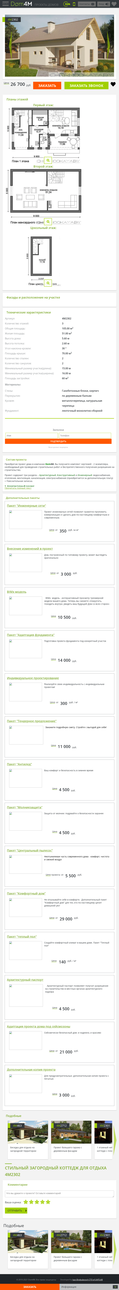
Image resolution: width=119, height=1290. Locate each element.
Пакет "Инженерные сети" (26, 506)
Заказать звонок (86, 85)
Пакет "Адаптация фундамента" (31, 635)
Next (108, 46)
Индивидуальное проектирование (33, 678)
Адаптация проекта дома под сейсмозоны (38, 1026)
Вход (101, 3)
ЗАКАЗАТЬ (47, 85)
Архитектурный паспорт (25, 980)
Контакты (84, 3)
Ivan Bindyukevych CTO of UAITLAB (88, 1279)
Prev (10, 46)
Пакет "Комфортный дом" (26, 893)
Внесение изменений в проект (30, 549)
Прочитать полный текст (18, 488)
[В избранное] (113, 85)
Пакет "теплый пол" (22, 937)
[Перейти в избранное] (114, 3)
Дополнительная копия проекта (31, 1070)
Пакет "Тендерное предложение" (32, 721)
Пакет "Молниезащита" (24, 807)
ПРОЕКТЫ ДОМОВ (46, 5)
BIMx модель (16, 592)
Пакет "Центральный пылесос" (30, 850)
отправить (14, 1210)
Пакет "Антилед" (19, 764)
